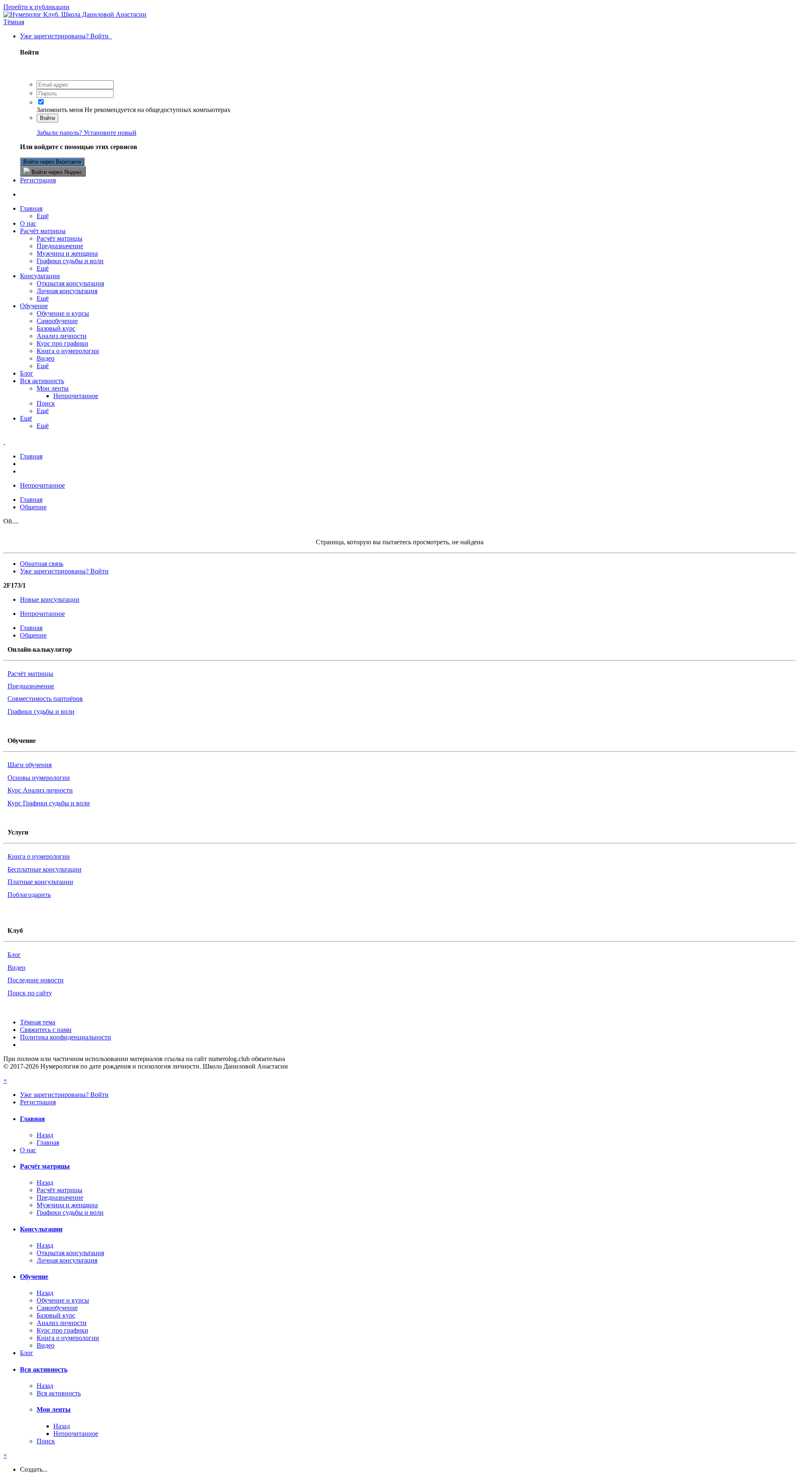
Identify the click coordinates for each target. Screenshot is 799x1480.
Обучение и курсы (63, 313)
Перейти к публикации (36, 6)
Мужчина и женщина (67, 253)
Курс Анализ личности (40, 790)
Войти (47, 118)
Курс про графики (62, 343)
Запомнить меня (60, 109)
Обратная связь (41, 563)
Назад (45, 1135)
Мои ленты (53, 388)
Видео (46, 358)
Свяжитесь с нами (46, 1029)
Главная (31, 208)
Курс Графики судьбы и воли (48, 803)
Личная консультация (67, 290)
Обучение (34, 305)
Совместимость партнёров (45, 698)
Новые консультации (49, 599)
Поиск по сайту (29, 993)
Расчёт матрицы (43, 230)
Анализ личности (62, 335)
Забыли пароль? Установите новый (86, 132)
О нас (28, 223)
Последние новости (35, 980)
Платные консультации (40, 881)
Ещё (43, 215)
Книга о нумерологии (68, 350)
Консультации (40, 275)
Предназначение (60, 245)
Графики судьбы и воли (70, 260)
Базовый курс (56, 328)
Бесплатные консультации (44, 869)
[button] (13, 21)
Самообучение (57, 320)
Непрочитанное (75, 395)
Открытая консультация (70, 283)
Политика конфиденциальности (65, 1037)
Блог (26, 373)
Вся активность (42, 380)
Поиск (46, 403)
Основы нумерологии (38, 777)
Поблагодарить (29, 894)
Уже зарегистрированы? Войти (66, 36)
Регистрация (38, 180)
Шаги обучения (29, 764)
